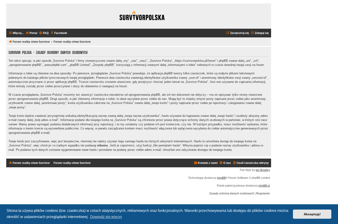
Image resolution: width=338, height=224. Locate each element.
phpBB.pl (264, 185)
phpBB (221, 177)
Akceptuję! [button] (312, 214)
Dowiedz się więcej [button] (106, 217)
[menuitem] (31, 33)
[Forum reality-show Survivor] (142, 16)
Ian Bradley (263, 170)
